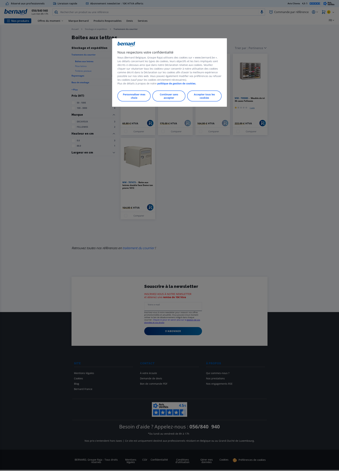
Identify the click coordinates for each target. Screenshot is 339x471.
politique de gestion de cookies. (176, 83)
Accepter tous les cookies (204, 96)
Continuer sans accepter (169, 96)
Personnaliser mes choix (134, 96)
